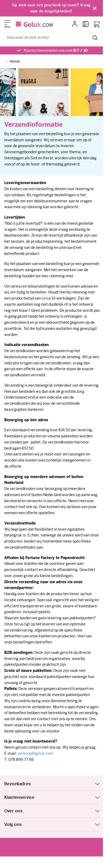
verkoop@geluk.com (35, 753)
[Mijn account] (74, 24)
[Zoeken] (95, 37)
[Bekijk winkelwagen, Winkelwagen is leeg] (97, 24)
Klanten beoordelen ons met (56, 50)
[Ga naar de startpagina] (34, 24)
